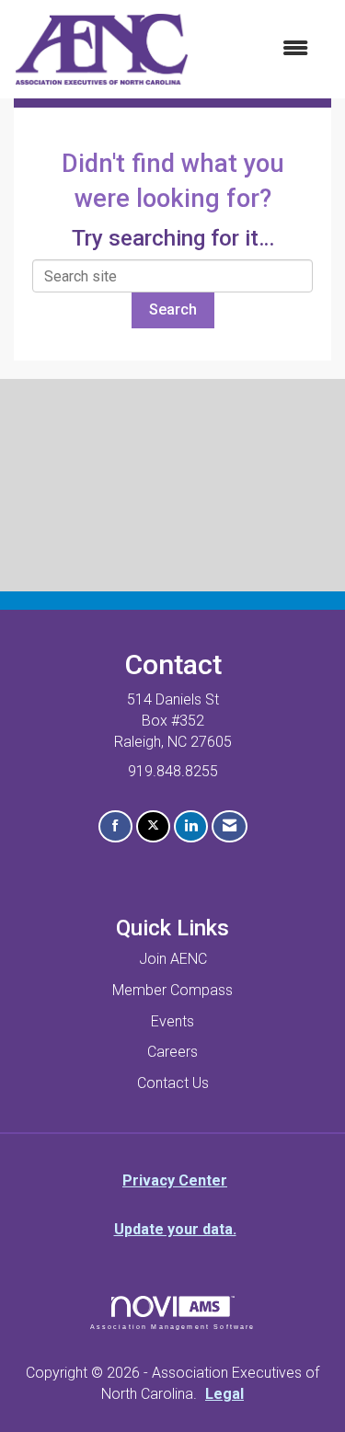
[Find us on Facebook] (115, 826)
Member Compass (172, 990)
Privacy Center (174, 1180)
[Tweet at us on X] (153, 826)
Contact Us (173, 1083)
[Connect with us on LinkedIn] (191, 826)
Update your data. (175, 1229)
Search (173, 309)
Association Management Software (173, 1326)
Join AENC (173, 959)
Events (172, 1021)
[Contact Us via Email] (229, 826)
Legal (224, 1394)
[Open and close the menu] (258, 49)
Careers (172, 1051)
